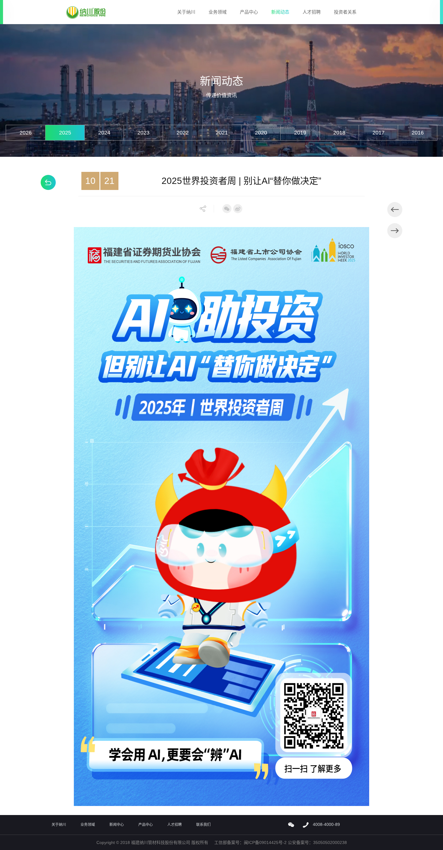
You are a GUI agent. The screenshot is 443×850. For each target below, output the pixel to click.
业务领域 (218, 11)
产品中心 (249, 11)
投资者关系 (345, 11)
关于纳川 (186, 11)
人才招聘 (312, 11)
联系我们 (203, 825)
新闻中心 (116, 825)
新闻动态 (280, 11)
